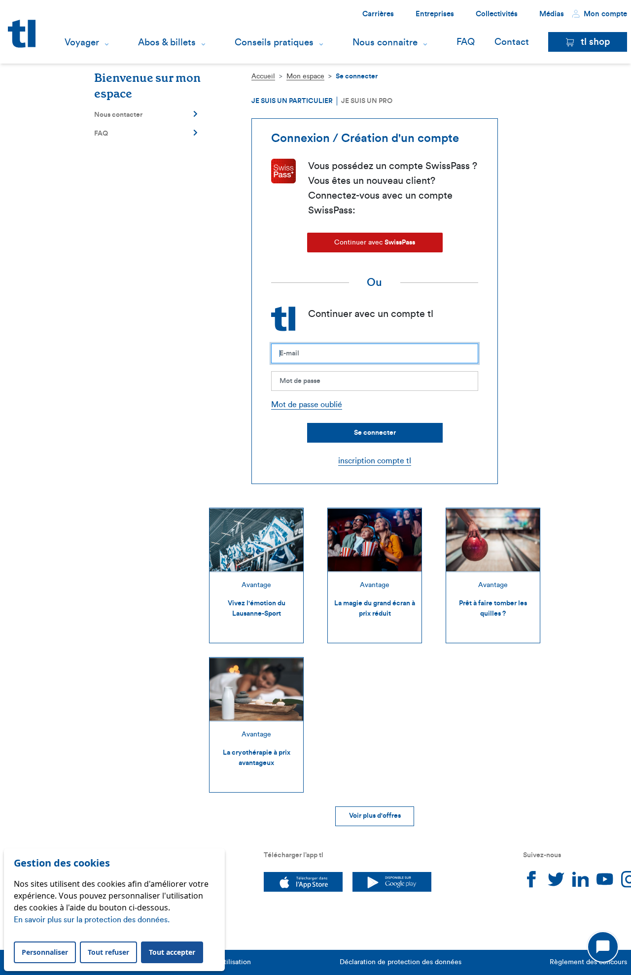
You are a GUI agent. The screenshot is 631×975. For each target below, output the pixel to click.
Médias (551, 14)
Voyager (82, 42)
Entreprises (435, 14)
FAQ (465, 42)
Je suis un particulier (292, 101)
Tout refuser (108, 952)
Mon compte (604, 14)
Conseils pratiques (274, 42)
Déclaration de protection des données (400, 962)
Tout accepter (172, 952)
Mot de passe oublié (306, 405)
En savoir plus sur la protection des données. (92, 920)
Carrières (378, 14)
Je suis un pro (366, 101)
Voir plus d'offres (375, 815)
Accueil (263, 76)
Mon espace (305, 76)
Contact (511, 42)
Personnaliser (45, 952)
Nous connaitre (385, 42)
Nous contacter (118, 114)
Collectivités (497, 14)
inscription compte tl (374, 461)
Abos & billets (167, 42)
